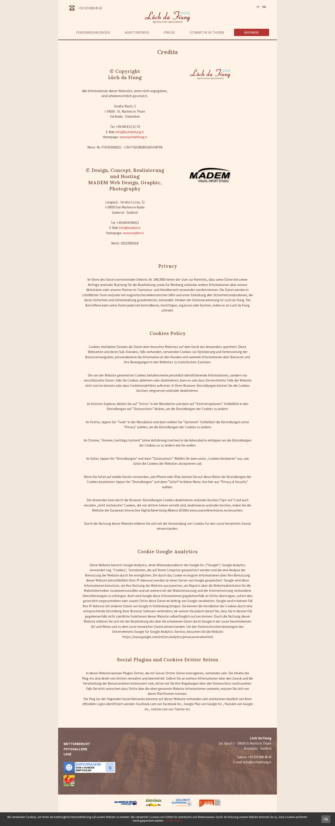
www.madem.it (133, 233)
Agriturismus (137, 32)
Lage (68, 754)
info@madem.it (130, 228)
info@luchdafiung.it (130, 132)
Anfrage (251, 32)
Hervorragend (88, 764)
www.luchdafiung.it (133, 137)
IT (258, 7)
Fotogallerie (75, 749)
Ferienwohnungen (93, 32)
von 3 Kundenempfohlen (85, 769)
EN (264, 7)
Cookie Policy (173, 821)
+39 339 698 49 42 (90, 8)
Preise (169, 32)
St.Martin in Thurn (207, 32)
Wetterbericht (77, 744)
